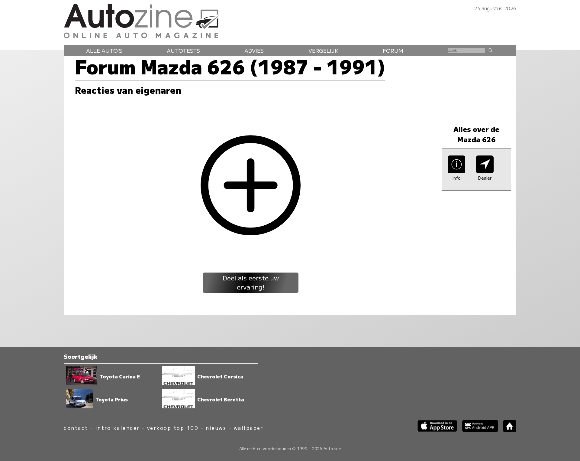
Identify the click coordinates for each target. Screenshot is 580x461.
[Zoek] (490, 50)
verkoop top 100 (172, 427)
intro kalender (117, 427)
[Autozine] (290, 20)
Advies (254, 50)
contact (76, 427)
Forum (393, 50)
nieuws (216, 427)
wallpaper (248, 427)
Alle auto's (104, 50)
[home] (507, 430)
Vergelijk (323, 50)
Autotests (183, 50)
